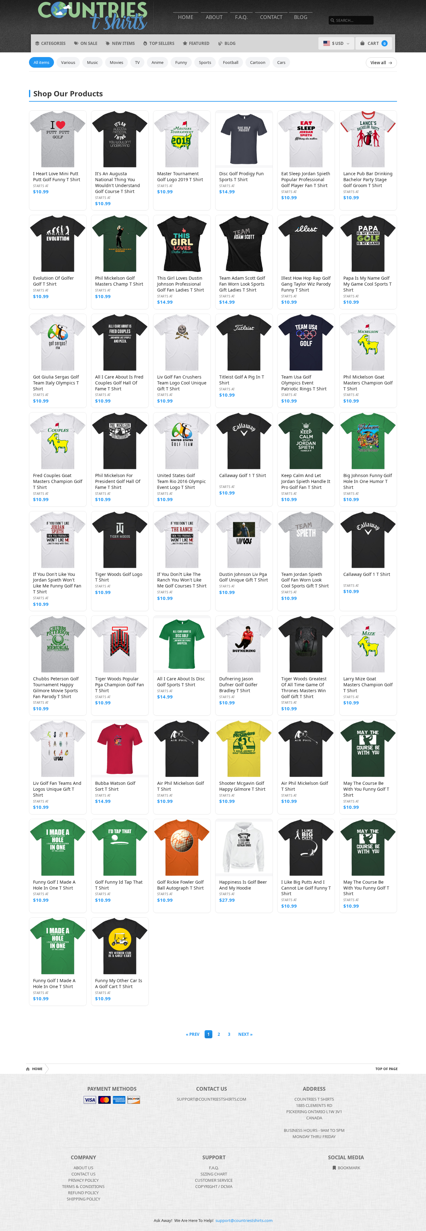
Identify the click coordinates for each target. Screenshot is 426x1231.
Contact (271, 17)
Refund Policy (83, 1192)
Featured (199, 43)
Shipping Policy (83, 1199)
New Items (123, 43)
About (214, 17)
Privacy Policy (83, 1180)
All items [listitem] (41, 62)
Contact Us (83, 1174)
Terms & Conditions (83, 1186)
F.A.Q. (241, 17)
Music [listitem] (92, 62)
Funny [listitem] (181, 62)
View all (378, 62)
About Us (83, 1168)
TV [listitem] (137, 62)
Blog (300, 17)
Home (185, 17)
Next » (245, 1034)
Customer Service (214, 1180)
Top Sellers (161, 43)
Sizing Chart (214, 1174)
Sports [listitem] (205, 62)
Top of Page (386, 1068)
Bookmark (348, 1168)
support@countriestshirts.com (244, 1220)
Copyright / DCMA (213, 1186)
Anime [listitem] (157, 62)
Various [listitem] (68, 62)
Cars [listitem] (281, 62)
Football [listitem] (230, 62)
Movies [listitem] (116, 62)
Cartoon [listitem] (257, 62)
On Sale (88, 43)
